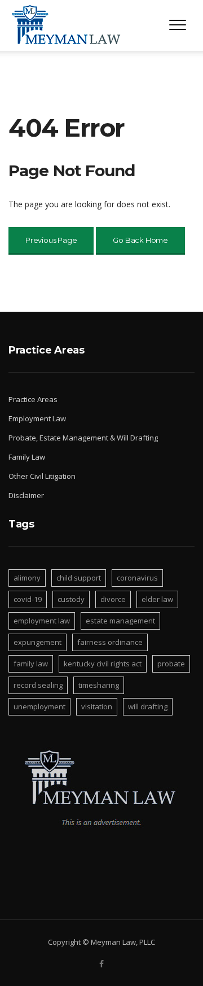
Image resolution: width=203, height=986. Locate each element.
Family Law (26, 457)
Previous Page (51, 240)
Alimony (27, 578)
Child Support (78, 578)
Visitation (96, 706)
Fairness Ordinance (110, 642)
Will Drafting (147, 706)
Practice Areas (33, 399)
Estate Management (120, 621)
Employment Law (37, 418)
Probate (171, 663)
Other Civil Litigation (42, 476)
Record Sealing (38, 685)
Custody (71, 599)
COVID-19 (28, 599)
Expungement (37, 642)
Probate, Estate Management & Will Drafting (83, 438)
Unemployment (39, 706)
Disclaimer (26, 495)
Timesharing (98, 685)
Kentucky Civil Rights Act (103, 663)
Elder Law (157, 599)
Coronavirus (137, 578)
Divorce (113, 599)
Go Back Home (140, 240)
